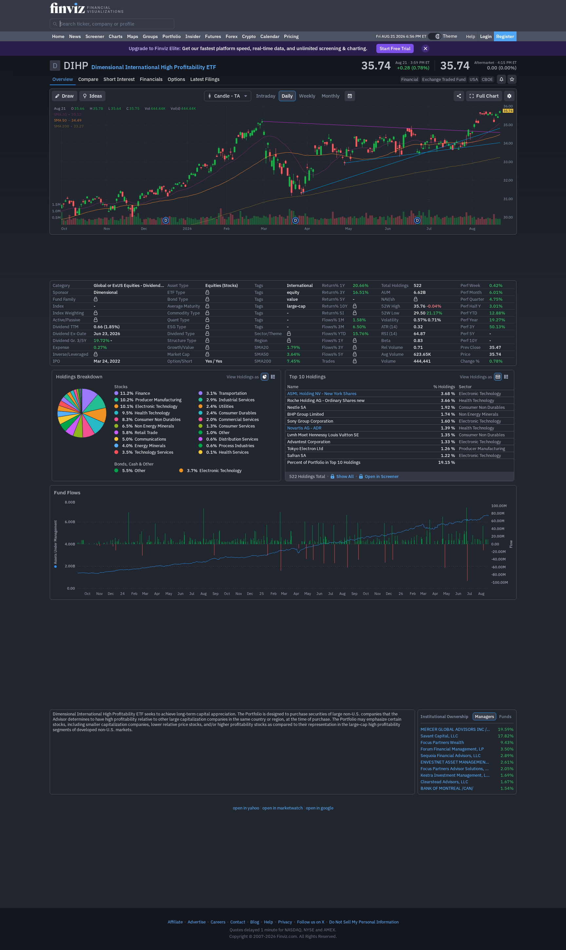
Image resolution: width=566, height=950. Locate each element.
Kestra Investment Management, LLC (455, 775)
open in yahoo (246, 807)
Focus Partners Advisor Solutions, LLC (455, 768)
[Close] (425, 48)
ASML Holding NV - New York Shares (321, 393)
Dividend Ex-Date (69, 333)
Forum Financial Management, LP (452, 749)
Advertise (197, 921)
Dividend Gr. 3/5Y (69, 340)
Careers (218, 921)
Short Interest (119, 79)
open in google (319, 807)
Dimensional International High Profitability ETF (153, 67)
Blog (254, 921)
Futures (213, 36)
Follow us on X (310, 921)
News (75, 36)
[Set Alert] (501, 79)
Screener (94, 36)
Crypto (249, 36)
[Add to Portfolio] (512, 79)
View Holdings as (243, 376)
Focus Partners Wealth (442, 742)
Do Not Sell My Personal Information (364, 921)
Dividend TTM (66, 326)
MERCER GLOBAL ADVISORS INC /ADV (455, 729)
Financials (151, 79)
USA (474, 79)
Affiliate (175, 921)
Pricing (291, 36)
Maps (132, 36)
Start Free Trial (395, 48)
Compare (88, 79)
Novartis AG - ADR (304, 427)
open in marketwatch (282, 807)
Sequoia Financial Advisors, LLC (451, 755)
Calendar (269, 36)
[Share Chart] (459, 96)
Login (486, 36)
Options (176, 79)
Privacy (285, 921)
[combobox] (112, 24)
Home (58, 36)
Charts (116, 36)
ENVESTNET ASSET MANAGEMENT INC (455, 762)
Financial (409, 79)
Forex (231, 36)
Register (505, 36)
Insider (192, 36)
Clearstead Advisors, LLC (444, 781)
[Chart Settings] (509, 96)
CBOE (487, 79)
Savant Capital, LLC (439, 735)
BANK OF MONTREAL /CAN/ (447, 788)
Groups (150, 36)
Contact (237, 921)
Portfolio (171, 36)
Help (470, 36)
